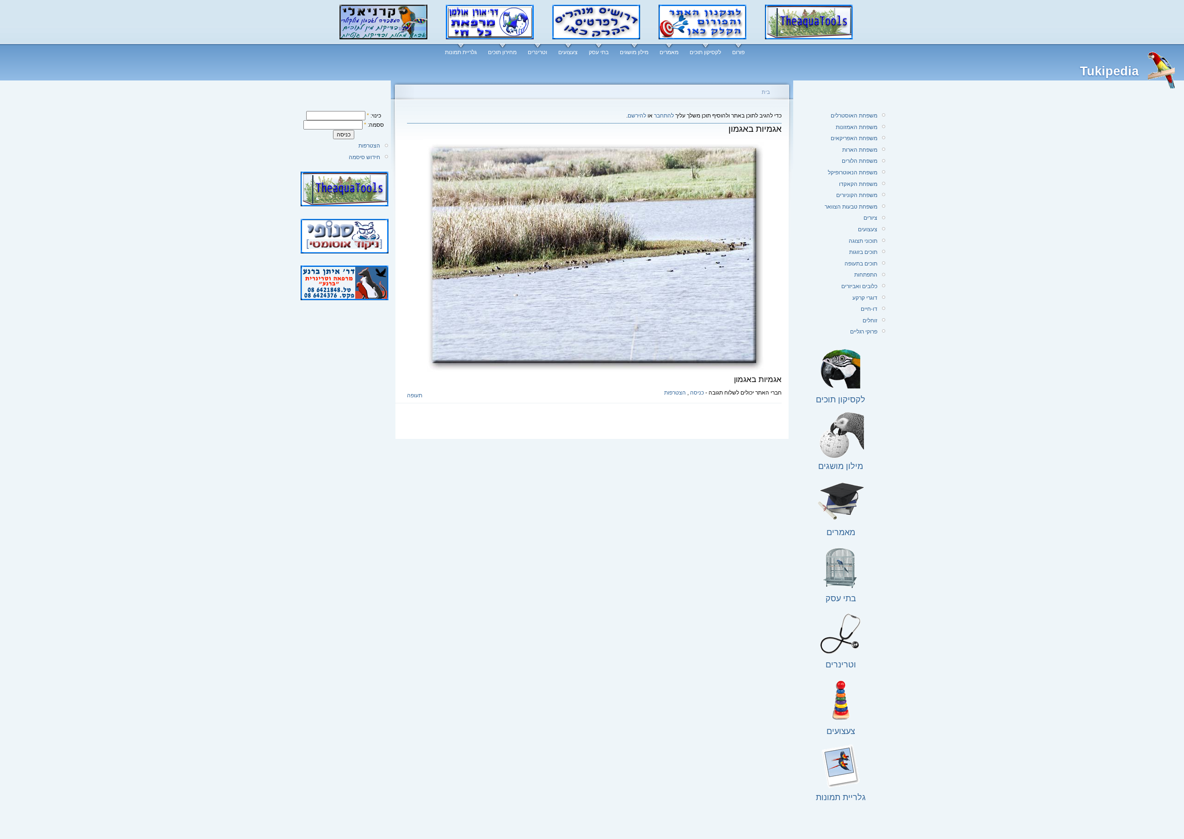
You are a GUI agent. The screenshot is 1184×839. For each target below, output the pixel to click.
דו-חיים (869, 309)
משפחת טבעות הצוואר (851, 207)
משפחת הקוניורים (856, 195)
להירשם (637, 115)
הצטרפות (369, 145)
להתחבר (664, 115)
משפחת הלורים (859, 161)
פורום (738, 52)
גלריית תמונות (461, 52)
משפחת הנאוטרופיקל (852, 172)
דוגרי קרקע (864, 298)
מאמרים (669, 52)
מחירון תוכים (502, 52)
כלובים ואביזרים (859, 286)
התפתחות (865, 274)
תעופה (414, 395)
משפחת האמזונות (856, 127)
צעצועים (568, 52)
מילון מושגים (634, 52)
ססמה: (374, 125)
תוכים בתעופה (861, 263)
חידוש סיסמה (364, 157)
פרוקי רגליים (863, 331)
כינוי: (374, 115)
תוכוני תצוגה (863, 241)
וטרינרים (537, 52)
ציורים (870, 218)
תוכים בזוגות (863, 252)
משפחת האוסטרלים (854, 115)
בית (766, 92)
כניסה (697, 392)
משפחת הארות (859, 150)
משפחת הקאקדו (858, 184)
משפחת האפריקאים (854, 138)
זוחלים (870, 320)
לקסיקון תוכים (705, 52)
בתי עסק (599, 52)
